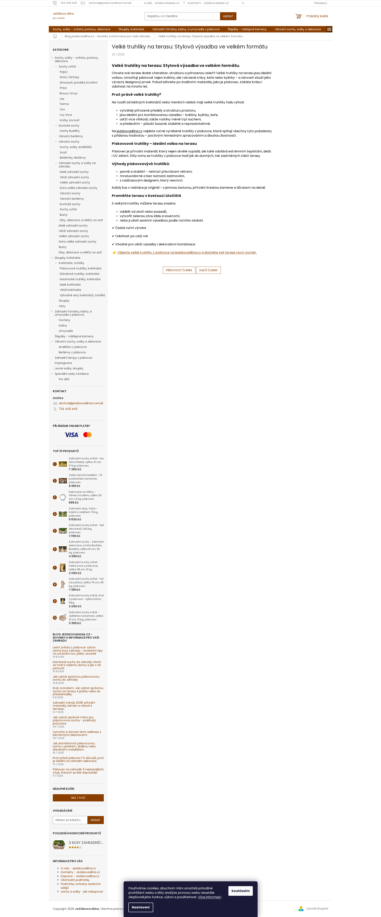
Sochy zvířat (67, 66)
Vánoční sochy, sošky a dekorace (78, 342)
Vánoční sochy (69, 142)
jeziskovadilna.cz (129, 131)
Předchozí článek (179, 270)
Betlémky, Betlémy (73, 158)
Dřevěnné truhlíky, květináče (79, 274)
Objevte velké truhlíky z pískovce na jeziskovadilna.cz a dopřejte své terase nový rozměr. (187, 252)
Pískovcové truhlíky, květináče (80, 268)
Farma (64, 104)
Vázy (62, 306)
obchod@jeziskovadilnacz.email (81, 403)
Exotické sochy (69, 126)
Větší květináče (70, 290)
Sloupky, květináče (67, 258)
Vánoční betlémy (71, 136)
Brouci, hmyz (69, 93)
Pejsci (64, 72)
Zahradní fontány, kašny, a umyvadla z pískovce (73, 313)
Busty (63, 215)
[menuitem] (81, 29)
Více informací (209, 897)
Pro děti (64, 379)
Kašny (63, 325)
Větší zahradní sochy (74, 177)
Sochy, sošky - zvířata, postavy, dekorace (76, 59)
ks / (78, 798)
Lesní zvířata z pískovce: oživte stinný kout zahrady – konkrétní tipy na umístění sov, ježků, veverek (78, 650)
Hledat (228, 16)
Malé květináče (70, 285)
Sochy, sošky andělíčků (76, 147)
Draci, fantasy (69, 77)
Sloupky (64, 301)
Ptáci (63, 88)
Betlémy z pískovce (72, 352)
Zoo (62, 109)
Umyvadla (66, 331)
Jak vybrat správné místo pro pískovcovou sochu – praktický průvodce (74, 720)
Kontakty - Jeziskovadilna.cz (208, 3)
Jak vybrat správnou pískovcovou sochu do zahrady (76, 678)
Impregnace (63, 363)
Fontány (64, 320)
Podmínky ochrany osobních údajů (81, 886)
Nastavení (141, 907)
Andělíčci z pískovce (73, 347)
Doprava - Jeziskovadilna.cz (80, 876)
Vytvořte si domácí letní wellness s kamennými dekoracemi (77, 734)
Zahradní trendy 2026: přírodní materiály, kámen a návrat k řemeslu (74, 705)
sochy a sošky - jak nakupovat (82, 892)
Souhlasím (240, 891)
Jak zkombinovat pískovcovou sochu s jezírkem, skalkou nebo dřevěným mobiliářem (74, 746)
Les (62, 99)
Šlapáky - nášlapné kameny (74, 336)
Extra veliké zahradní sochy (78, 188)
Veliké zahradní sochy (75, 182)
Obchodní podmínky (75, 880)
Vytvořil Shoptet (317, 909)
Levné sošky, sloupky (69, 368)
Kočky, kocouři (69, 120)
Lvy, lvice (66, 115)
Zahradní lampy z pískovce (73, 358)
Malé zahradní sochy (74, 172)
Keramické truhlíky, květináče (80, 279)
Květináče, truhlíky (71, 263)
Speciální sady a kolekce (72, 374)
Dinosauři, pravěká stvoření (78, 83)
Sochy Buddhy (70, 131)
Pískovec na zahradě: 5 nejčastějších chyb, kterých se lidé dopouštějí (78, 771)
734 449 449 (68, 409)
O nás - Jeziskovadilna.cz (162, 3)
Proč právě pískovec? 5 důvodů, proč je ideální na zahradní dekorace (78, 760)
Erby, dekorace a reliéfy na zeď (81, 220)
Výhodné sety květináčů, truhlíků (82, 295)
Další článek (208, 270)
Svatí (63, 152)
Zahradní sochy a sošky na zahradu (77, 164)
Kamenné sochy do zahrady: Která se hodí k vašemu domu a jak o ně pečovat (77, 665)
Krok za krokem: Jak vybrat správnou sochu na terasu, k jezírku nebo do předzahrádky (78, 691)
